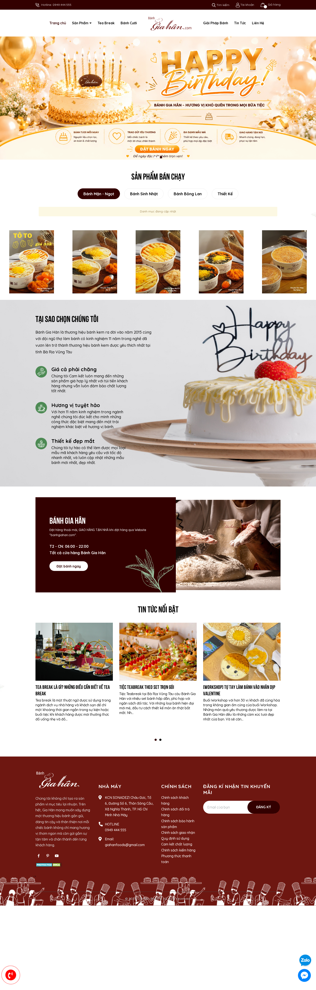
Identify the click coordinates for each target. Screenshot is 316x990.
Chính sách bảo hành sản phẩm (177, 824)
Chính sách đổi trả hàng (175, 812)
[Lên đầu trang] (308, 948)
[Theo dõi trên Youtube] (57, 856)
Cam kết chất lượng (176, 844)
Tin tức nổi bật (158, 608)
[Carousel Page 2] (158, 157)
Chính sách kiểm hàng (178, 850)
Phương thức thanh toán (176, 859)
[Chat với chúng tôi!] (304, 975)
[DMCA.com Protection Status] (48, 864)
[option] (31, 261)
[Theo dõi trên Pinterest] (47, 856)
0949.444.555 (62, 5)
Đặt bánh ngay (69, 566)
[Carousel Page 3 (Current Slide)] (161, 157)
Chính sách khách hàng (175, 800)
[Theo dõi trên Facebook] (38, 856)
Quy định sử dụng (175, 838)
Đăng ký (263, 807)
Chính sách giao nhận (178, 832)
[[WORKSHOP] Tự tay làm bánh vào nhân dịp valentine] (242, 652)
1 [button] (156, 740)
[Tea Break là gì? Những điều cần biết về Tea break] (74, 652)
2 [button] (160, 740)
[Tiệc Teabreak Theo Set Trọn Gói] (158, 652)
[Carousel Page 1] (155, 157)
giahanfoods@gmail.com (125, 845)
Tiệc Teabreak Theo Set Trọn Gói (146, 686)
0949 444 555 (115, 830)
